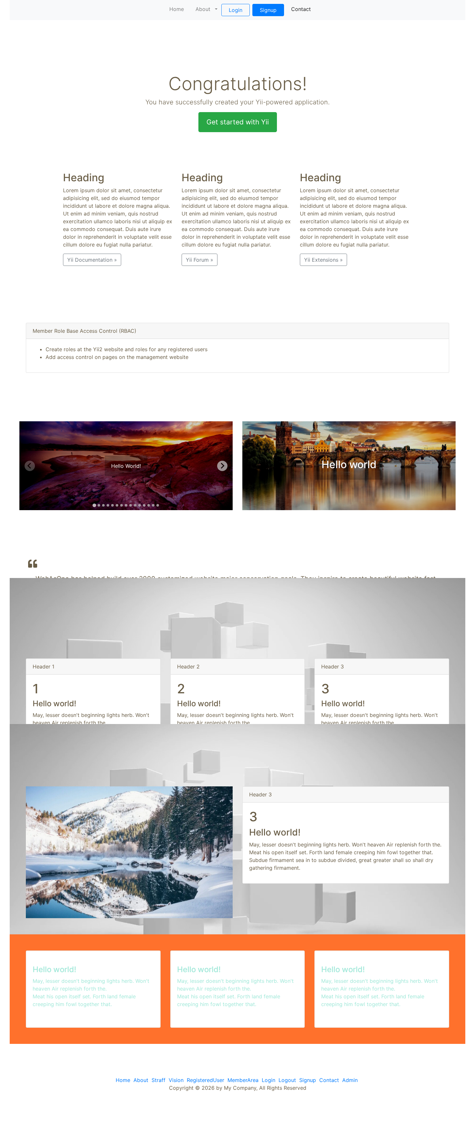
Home (176, 9)
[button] (41, 852)
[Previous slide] (30, 466)
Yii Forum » (199, 260)
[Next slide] (222, 466)
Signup (268, 10)
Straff (158, 1080)
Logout (287, 1080)
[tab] (94, 505)
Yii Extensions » (323, 260)
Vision (176, 1080)
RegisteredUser (205, 1080)
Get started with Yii (237, 122)
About (203, 9)
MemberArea (243, 1080)
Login (236, 10)
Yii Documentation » (92, 260)
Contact (301, 9)
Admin (350, 1080)
